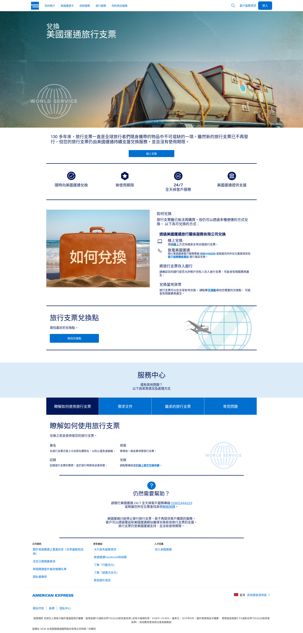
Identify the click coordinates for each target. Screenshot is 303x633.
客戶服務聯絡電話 (178, 257)
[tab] (72, 406)
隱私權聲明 (40, 576)
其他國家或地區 (257, 595)
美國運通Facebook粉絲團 (110, 557)
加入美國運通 (163, 549)
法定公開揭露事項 (44, 561)
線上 (176, 244)
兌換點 (212, 290)
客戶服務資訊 (248, 6)
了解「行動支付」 (105, 565)
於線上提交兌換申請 (147, 465)
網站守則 (38, 608)
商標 (52, 608)
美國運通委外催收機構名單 (49, 569)
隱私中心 (65, 608)
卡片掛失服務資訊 (105, 549)
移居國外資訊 (102, 580)
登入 (265, 6)
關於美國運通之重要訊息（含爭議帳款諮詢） (58, 551)
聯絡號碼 (169, 507)
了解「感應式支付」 (106, 572)
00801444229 (208, 253)
